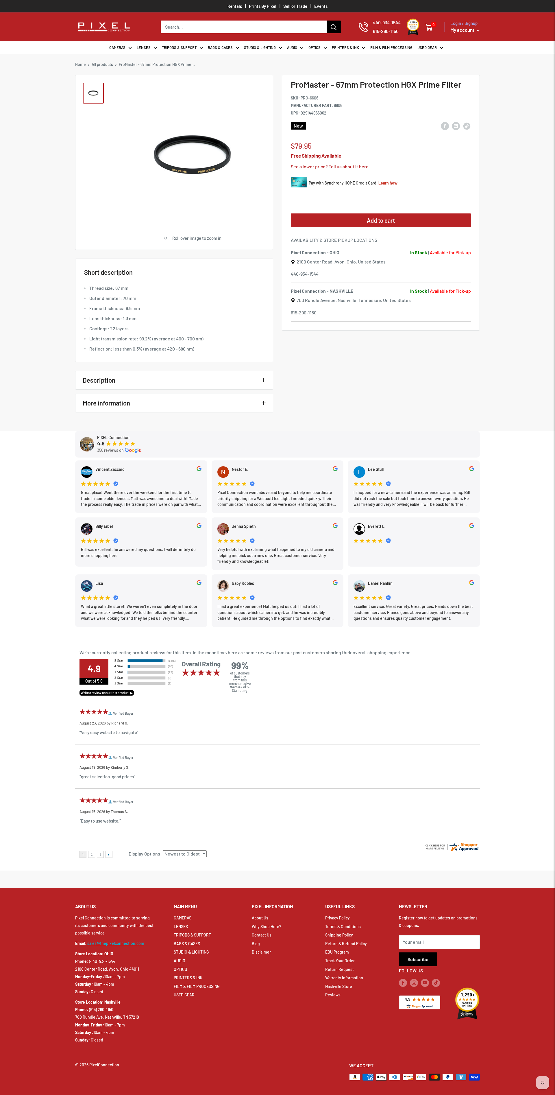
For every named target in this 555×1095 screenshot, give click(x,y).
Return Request (339, 969)
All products (102, 64)
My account (462, 30)
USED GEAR (427, 47)
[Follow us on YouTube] (425, 983)
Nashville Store (338, 986)
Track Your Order (340, 960)
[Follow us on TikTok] (436, 983)
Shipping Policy (339, 934)
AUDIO (292, 47)
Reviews (333, 994)
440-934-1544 (305, 274)
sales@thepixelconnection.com (115, 943)
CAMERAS (117, 47)
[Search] (334, 27)
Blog (256, 943)
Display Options (144, 853)
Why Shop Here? (266, 926)
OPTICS (314, 47)
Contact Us (261, 934)
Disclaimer (261, 952)
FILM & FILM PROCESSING (391, 47)
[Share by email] (456, 125)
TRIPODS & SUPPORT (179, 47)
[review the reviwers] (199, 469)
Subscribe (418, 959)
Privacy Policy (337, 917)
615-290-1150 (304, 312)
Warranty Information (344, 977)
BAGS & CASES (220, 47)
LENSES (144, 47)
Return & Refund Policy (346, 943)
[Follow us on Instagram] (414, 983)
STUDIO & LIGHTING (260, 47)
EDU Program (337, 952)
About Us (260, 917)
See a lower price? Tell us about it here (330, 166)
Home (80, 64)
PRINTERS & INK (345, 47)
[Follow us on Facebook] (403, 983)
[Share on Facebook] (445, 125)
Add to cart (381, 220)
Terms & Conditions (343, 926)
